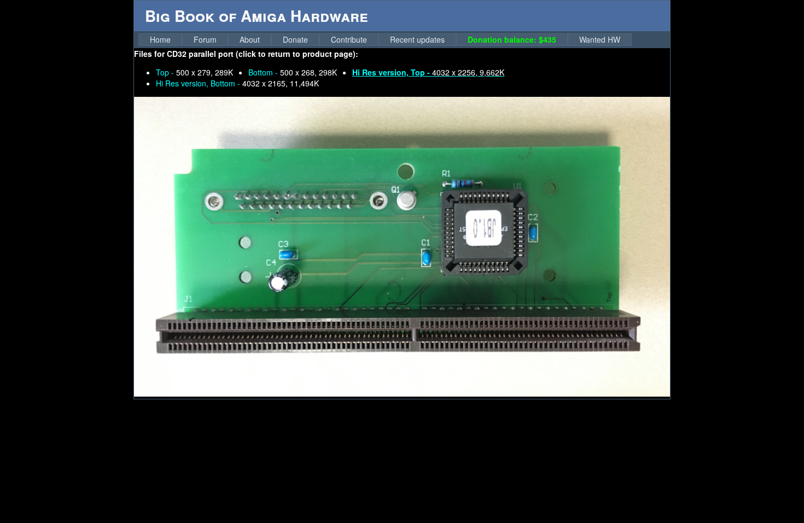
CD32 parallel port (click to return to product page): (262, 53)
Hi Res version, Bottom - (237, 83)
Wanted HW (599, 39)
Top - (194, 72)
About (250, 39)
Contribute (349, 39)
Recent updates (417, 39)
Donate (295, 39)
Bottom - (292, 72)
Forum (205, 39)
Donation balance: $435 (512, 39)
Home (160, 39)
